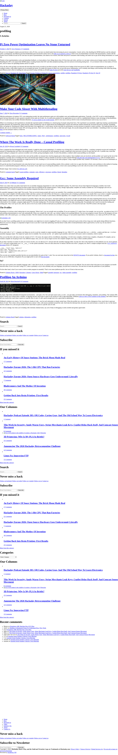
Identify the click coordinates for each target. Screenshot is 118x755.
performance (49, 136)
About (5, 21)
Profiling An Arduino (13, 277)
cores (36, 172)
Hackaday (6, 5)
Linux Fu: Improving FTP (16, 455)
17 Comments (25, 49)
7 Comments (7, 380)
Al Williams (13, 182)
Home (5, 13)
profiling (67, 73)
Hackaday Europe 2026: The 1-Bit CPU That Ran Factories (32, 367)
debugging (27, 317)
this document (45, 257)
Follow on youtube (28, 335)
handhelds (77, 70)
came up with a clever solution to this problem (92, 296)
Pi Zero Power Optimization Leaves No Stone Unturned (35, 44)
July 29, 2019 (4, 146)
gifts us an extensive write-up (62, 53)
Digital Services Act (97, 749)
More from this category (7, 402)
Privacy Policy (75, 749)
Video (5, 724)
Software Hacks (10, 136)
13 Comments (24, 146)
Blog (5, 15)
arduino (21, 317)
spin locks (62, 136)
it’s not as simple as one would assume (43, 120)
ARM (17, 272)
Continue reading (6, 132)
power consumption (54, 73)
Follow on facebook (6, 335)
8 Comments (7, 431)
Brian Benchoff (15, 281)
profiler (63, 73)
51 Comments (23, 113)
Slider (41, 272)
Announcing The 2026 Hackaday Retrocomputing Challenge (32, 446)
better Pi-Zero (54, 70)
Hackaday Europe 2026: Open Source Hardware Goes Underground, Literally (41, 376)
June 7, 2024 (3, 113)
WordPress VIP (11, 752)
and (72, 70)
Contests (6, 18)
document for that (109, 255)
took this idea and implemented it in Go (88, 157)
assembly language (53, 272)
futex (1, 129)
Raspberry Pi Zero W (89, 73)
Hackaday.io (7, 16)
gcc (61, 272)
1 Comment (7, 419)
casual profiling (24, 172)
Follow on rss (38, 335)
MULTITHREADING (30, 136)
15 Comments (8, 459)
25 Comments (8, 399)
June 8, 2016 (3, 182)
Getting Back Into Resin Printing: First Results (26, 395)
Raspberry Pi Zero (76, 73)
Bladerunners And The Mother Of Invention (25, 386)
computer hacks (10, 172)
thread (59, 172)
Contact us (45, 335)
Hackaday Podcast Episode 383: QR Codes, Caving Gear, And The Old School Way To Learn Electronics (53, 415)
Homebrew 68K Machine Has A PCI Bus (22, 626)
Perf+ (43, 136)
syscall (68, 136)
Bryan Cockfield (15, 146)
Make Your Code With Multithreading (28, 108)
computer (32, 172)
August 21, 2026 (5, 26)
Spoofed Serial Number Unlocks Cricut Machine (22, 636)
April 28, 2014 (4, 281)
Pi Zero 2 (38, 73)
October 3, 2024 (4, 49)
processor (48, 172)
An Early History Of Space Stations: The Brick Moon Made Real (34, 357)
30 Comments (8, 390)
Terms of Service (85, 749)
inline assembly (67, 272)
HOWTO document (79, 255)
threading (64, 172)
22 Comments (8, 371)
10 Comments (24, 281)
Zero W (98, 73)
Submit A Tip (7, 726)
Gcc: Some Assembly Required (19, 178)
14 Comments (8, 450)
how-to (8, 73)
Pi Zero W (45, 73)
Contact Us (7, 729)
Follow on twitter (17, 335)
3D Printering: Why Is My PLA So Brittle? (24, 437)
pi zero (33, 73)
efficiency (42, 172)
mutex (39, 136)
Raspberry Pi (14, 73)
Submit (6, 20)
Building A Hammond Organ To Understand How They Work (28, 628)
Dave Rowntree (14, 113)
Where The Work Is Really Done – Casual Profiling (32, 142)
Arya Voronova (16, 49)
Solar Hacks (22, 73)
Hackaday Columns (25, 272)
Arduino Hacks (10, 272)
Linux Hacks (35, 272)
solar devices (67, 70)
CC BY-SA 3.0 (22, 169)
